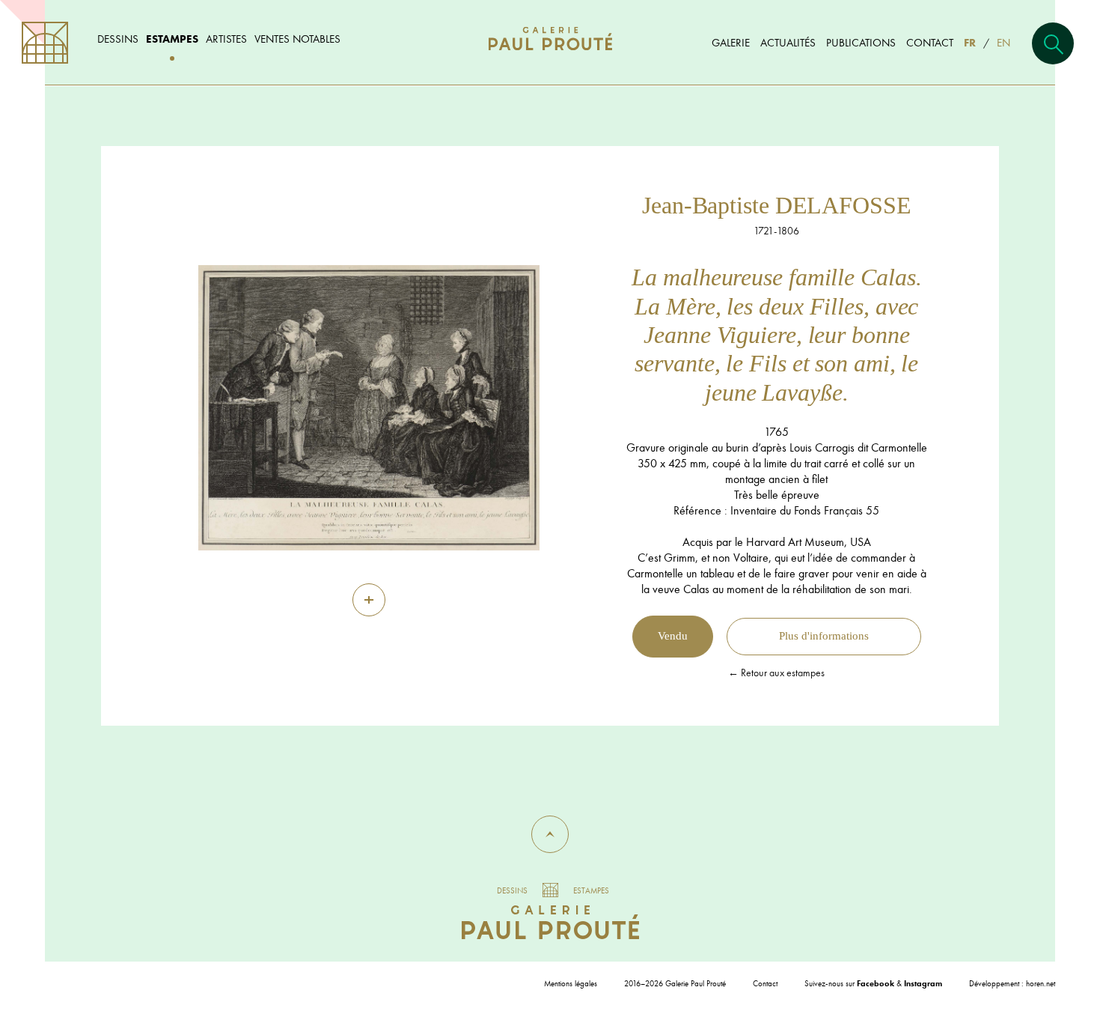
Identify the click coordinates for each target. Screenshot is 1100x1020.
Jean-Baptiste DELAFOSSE (776, 205)
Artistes (226, 38)
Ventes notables (297, 38)
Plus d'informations (824, 636)
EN (1003, 42)
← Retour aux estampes (776, 672)
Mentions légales (570, 983)
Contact (929, 42)
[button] (550, 834)
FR (970, 42)
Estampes (172, 38)
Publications (861, 42)
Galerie (731, 42)
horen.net (1040, 983)
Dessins (117, 38)
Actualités (788, 42)
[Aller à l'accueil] (550, 53)
